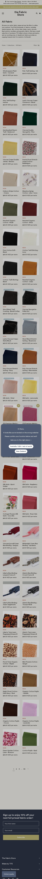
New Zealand (21, 451)
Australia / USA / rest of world (21, 446)
